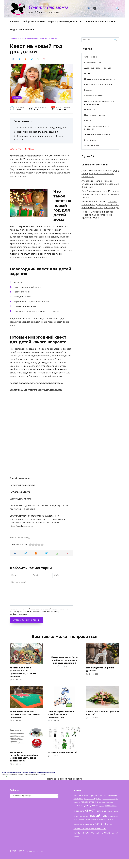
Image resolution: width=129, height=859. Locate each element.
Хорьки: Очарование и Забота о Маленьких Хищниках (100, 184)
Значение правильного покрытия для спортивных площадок (25, 714)
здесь (60, 383)
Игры (87, 73)
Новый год (89, 109)
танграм (109, 824)
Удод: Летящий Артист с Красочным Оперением (100, 173)
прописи (108, 819)
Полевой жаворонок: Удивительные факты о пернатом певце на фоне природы (100, 204)
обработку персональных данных (24, 611)
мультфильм (84, 816)
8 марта (85, 795)
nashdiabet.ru (75, 779)
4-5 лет (78, 795)
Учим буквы (90, 140)
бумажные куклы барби (110, 799)
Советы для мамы (48, 7)
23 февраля (93, 795)
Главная (14, 21)
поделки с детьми (84, 819)
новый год (24, 538)
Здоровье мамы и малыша (101, 21)
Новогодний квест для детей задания (37, 132)
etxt (101, 795)
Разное (87, 120)
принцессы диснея (97, 819)
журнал (101, 806)
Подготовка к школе (22, 29)
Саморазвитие (89, 799)
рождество (86, 824)
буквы (97, 798)
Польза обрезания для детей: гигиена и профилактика (61, 714)
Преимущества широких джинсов (100, 669)
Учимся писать (91, 145)
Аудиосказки (91, 57)
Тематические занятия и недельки (96, 127)
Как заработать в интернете (98, 84)
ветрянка (77, 802)
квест (13, 538)
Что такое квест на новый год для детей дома (41, 127)
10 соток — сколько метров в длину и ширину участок (100, 194)
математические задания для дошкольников (99, 102)
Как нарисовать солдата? (62, 752)
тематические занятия (90, 828)
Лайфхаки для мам (34, 21)
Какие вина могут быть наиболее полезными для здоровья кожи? (64, 660)
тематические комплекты (92, 832)
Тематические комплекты (97, 134)
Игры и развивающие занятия (65, 21)
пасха (75, 819)
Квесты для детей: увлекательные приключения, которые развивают (23, 672)
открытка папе (113, 816)
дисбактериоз (106, 802)
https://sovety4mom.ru (21, 526)
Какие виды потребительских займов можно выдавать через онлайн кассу (24, 756)
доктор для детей (86, 805)
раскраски (77, 824)
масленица (101, 811)
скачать (99, 823)
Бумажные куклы (92, 62)
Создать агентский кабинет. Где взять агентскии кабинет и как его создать (23, 774)
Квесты (17, 98)
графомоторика (89, 802)
